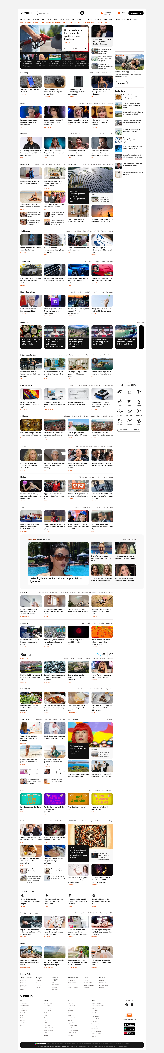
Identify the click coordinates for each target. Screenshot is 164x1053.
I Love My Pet (83, 385)
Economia (36, 19)
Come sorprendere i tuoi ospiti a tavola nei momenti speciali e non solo (77, 962)
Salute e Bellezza (73, 978)
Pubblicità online (93, 913)
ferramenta (23, 980)
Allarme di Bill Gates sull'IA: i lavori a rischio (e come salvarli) (54, 465)
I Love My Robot (108, 385)
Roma (25, 654)
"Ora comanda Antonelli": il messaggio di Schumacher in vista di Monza (78, 526)
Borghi (111, 416)
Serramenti (94, 616)
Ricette (90, 19)
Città (123, 19)
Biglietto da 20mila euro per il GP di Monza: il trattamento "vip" (31, 677)
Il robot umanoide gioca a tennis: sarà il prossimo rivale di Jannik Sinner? (126, 341)
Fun (106, 22)
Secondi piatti (94, 689)
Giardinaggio (101, 355)
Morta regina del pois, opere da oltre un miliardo (78, 748)
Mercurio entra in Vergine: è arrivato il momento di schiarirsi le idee (78, 880)
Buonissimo (25, 689)
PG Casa (70, 1027)
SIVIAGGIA (105, 1043)
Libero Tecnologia (27, 292)
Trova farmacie (95, 1024)
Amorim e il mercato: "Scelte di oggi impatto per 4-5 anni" (101, 341)
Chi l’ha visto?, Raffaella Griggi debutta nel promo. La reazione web (54, 153)
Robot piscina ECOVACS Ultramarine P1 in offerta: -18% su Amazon (100, 404)
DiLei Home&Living (28, 355)
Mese (105, 821)
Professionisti (103, 978)
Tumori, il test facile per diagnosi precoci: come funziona (28, 738)
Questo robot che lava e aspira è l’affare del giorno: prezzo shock (53, 92)
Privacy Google (61, 16)
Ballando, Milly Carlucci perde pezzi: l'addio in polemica (99, 122)
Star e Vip (89, 103)
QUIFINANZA (112, 1043)
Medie (103, 446)
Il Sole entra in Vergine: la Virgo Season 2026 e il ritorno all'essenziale (100, 880)
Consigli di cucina (73, 712)
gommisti (54, 987)
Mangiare (39, 978)
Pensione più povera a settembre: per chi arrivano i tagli (101, 250)
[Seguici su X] (132, 1005)
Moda (93, 96)
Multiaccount (23, 1018)
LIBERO (48, 1043)
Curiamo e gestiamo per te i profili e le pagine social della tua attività (101, 932)
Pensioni (103, 231)
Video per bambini (94, 790)
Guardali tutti (140, 322)
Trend (129, 19)
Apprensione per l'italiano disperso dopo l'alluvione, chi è (54, 496)
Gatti (56, 821)
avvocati (101, 980)
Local (69, 682)
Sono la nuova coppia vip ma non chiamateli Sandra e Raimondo (102, 41)
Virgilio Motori (26, 261)
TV (85, 19)
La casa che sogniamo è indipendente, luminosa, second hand (53, 183)
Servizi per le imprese (29, 913)
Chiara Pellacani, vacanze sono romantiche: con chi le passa (101, 558)
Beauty (37, 164)
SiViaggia (24, 416)
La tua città (94, 1026)
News (80, 134)
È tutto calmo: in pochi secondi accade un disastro (105, 66)
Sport (28, 19)
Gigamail (22, 1015)
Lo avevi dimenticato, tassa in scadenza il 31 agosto (105, 58)
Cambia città (24, 658)
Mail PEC (36, 22)
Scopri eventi (95, 1021)
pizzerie (38, 987)
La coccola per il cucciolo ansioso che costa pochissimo (29, 861)
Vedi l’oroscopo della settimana (129, 429)
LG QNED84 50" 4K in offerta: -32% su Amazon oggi (29, 404)
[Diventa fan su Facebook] (127, 1005)
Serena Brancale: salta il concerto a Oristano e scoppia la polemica (76, 153)
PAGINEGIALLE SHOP (70, 1043)
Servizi (86, 978)
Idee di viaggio (76, 416)
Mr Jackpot (94, 1010)
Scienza (93, 313)
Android (73, 292)
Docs (65, 22)
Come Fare (47, 96)
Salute (111, 19)
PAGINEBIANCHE (86, 1043)
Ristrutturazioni (90, 355)
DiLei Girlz (24, 164)
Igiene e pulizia (102, 592)
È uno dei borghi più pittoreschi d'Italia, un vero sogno (30, 901)
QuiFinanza (25, 231)
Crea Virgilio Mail (136, 13)
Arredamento (80, 355)
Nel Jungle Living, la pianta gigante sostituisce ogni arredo (77, 374)
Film (104, 134)
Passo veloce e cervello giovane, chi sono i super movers (53, 761)
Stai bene (23, 764)
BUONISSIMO (119, 1043)
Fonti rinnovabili (108, 164)
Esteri (105, 477)
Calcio (77, 507)
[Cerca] (82, 13)
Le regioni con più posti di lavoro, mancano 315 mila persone (131, 105)
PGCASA (79, 1043)
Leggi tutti (109, 719)
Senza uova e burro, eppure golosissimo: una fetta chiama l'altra (101, 708)
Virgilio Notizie (48, 1003)
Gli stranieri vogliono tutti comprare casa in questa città (53, 435)
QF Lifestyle (73, 719)
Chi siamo (40, 1046)
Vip (21, 127)
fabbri (22, 989)
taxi (53, 982)
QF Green (72, 164)
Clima (84, 164)
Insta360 (117, 79)
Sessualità (62, 719)
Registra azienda (72, 1025)
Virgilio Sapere (71, 1005)
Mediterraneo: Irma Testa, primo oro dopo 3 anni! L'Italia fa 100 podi (29, 526)
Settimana (98, 821)
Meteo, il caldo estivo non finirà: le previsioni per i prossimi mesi (100, 642)
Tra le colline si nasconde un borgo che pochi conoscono (54, 901)
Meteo (49, 19)
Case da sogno (62, 355)
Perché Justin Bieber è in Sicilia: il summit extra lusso (34, 222)
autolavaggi (55, 989)
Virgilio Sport (47, 1005)
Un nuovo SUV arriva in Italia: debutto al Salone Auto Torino (78, 280)
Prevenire (23, 743)
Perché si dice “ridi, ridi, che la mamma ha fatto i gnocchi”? (54, 809)
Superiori (110, 446)
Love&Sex (57, 164)
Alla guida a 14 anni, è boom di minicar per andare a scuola (30, 280)
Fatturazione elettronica (53, 22)
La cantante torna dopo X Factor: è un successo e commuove (53, 122)
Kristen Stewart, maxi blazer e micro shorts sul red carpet (57, 222)
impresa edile (23, 982)
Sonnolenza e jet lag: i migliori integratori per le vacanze (34, 781)
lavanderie (86, 980)
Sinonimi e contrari (86, 446)
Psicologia (48, 719)
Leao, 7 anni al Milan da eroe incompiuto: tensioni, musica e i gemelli (54, 526)
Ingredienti (109, 689)
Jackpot (100, 22)
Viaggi (55, 19)
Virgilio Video (47, 1010)
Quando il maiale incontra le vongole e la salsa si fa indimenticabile (132, 97)
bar (37, 982)
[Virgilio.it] (27, 13)
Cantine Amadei (48, 967)
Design (71, 355)
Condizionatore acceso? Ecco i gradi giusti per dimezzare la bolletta (29, 611)
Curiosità (110, 261)
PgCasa (23, 592)
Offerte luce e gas (74, 22)
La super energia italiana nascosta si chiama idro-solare (104, 199)
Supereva (24, 623)
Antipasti (76, 689)
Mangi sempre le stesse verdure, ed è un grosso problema (29, 708)
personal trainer (103, 985)
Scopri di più (121, 83)
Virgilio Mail (23, 1003)
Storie (111, 477)
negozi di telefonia (89, 985)
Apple (79, 292)
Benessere (39, 719)
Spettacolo (47, 127)
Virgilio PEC (23, 1008)
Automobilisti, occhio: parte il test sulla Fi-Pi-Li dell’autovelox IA (78, 311)
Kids (22, 790)
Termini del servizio (51, 16)
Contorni (47, 712)
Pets (22, 821)
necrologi (86, 987)
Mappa (102, 658)
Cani (51, 821)
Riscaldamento (43, 592)
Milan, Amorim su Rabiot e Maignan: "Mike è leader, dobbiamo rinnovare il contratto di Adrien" (54, 343)
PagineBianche (72, 1032)
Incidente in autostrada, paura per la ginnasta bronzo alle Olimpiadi (30, 496)
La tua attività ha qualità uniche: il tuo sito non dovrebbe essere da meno (77, 932)
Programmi (88, 134)
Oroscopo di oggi (87, 821)
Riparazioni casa (75, 592)
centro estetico (72, 982)
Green (71, 201)
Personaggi (97, 134)
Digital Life (87, 292)
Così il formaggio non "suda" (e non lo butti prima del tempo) (78, 708)
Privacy (52, 1046)
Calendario (23, 1020)
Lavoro (111, 231)
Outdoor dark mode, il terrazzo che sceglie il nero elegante (30, 374)
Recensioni (109, 292)
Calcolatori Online (96, 1033)
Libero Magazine (48, 1030)
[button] (85, 48)
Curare (46, 741)
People (81, 103)
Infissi (111, 592)
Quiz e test (109, 623)
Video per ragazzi (107, 790)
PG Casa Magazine (73, 1030)
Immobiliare (77, 231)
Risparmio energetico (88, 592)
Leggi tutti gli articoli (129, 539)
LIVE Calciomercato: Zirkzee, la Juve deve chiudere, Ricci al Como (72, 36)
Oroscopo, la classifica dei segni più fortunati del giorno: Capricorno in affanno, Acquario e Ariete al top (78, 851)
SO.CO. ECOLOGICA (25, 967)
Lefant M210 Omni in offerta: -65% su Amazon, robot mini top (54, 404)
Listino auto (71, 1015)
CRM (111, 913)
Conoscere (47, 766)
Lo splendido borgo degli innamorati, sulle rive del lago (101, 901)
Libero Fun (94, 1013)
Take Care (24, 719)
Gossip (79, 19)
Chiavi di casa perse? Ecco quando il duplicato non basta (101, 611)
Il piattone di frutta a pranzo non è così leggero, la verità (33, 772)
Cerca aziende (95, 1019)
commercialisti (103, 982)
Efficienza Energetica (94, 164)
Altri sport (110, 507)
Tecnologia (23, 94)
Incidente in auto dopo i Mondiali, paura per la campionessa (28, 122)
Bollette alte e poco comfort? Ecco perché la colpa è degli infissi (54, 611)
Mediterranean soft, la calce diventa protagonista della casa (54, 374)
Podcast (62, 821)
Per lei (111, 73)
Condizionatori (24, 616)
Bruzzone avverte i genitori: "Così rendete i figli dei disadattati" (30, 465)
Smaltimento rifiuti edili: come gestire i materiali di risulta (29, 962)
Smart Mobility (71, 1018)
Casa (21, 378)
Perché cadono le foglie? (77, 807)
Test (64, 164)
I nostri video (25, 323)
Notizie (22, 19)
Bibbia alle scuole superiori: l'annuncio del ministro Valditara (78, 465)
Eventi (72, 658)
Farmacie (79, 658)
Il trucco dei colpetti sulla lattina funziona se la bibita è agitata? (31, 341)
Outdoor (110, 355)
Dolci (102, 689)
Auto (85, 261)
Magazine (24, 134)
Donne (43, 19)
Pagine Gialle (25, 974)
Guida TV (73, 134)
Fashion (44, 164)
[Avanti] (141, 337)
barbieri (70, 985)
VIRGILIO (53, 1043)
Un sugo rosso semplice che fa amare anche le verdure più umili (54, 708)
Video (73, 19)
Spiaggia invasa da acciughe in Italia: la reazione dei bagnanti (54, 677)
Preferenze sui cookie (67, 1046)
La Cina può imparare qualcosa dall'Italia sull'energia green (77, 195)
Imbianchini (53, 592)
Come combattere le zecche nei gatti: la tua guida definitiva (54, 861)
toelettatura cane (88, 982)
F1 (93, 507)
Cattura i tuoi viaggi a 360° (125, 72)
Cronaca (92, 477)
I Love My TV (72, 385)
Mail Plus (28, 22)
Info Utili (96, 231)
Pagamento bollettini (88, 22)
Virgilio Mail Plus (24, 1005)
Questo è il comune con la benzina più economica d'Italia (29, 642)
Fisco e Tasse (87, 231)
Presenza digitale (80, 913)
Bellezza (110, 103)
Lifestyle (97, 103)
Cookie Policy (58, 1046)
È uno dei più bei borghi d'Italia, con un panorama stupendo (78, 901)
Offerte (91, 73)
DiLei (22, 103)
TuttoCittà (70, 1035)
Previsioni (110, 658)
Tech (67, 19)
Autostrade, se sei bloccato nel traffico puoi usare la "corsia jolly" (54, 642)
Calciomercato (68, 45)
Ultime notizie (83, 477)
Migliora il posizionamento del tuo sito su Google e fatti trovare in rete (30, 932)
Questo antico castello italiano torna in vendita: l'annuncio (76, 677)
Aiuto (21, 1025)
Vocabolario (94, 1028)
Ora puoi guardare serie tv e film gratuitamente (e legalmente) (54, 311)
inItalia (118, 19)
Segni (111, 821)
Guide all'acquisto (101, 73)
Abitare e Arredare (26, 978)
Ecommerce (104, 913)
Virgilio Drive (23, 1010)
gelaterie (38, 980)
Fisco (45, 254)
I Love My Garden (94, 385)
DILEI (100, 1043)
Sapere (135, 19)
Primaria (96, 446)
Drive (42, 22)
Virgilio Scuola (71, 1008)
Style (50, 164)
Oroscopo (98, 19)
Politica (99, 477)
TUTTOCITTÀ (95, 1043)
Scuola (105, 19)
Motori (62, 19)
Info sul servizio (42, 16)
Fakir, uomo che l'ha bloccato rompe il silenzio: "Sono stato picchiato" (102, 496)
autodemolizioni (56, 984)
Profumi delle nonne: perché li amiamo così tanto (57, 214)
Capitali (92, 416)
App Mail (22, 1022)
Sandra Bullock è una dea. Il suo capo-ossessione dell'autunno (101, 92)
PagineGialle (71, 1022)
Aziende (87, 658)
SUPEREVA (126, 1043)
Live (103, 507)
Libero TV (46, 1032)
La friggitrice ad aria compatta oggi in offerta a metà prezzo (77, 92)
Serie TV (110, 134)
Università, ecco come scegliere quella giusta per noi (34, 214)
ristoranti (38, 985)
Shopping (70, 1003)
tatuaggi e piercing (73, 987)
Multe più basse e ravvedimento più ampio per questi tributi (54, 250)
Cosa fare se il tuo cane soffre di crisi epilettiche (56, 871)
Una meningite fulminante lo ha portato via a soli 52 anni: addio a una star (30, 153)
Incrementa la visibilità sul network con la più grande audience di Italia (53, 932)
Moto (90, 261)
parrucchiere (71, 980)
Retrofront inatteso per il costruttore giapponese (104, 51)
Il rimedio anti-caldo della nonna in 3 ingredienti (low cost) (101, 962)
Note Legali (46, 1046)
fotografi (101, 987)
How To (95, 292)
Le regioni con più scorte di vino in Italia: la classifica (103, 754)
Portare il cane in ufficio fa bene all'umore (32, 871)
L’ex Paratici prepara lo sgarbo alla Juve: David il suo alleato (102, 526)
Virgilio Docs (23, 1013)
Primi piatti (84, 689)
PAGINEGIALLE (60, 1043)
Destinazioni (66, 416)
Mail (21, 22)
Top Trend (23, 936)
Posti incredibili (102, 416)
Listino (103, 261)
